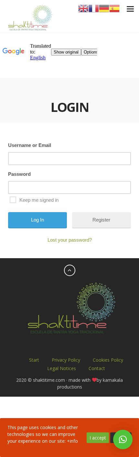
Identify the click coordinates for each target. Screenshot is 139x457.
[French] (94, 8)
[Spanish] (114, 8)
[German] (104, 8)
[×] (123, 439)
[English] (83, 8)
